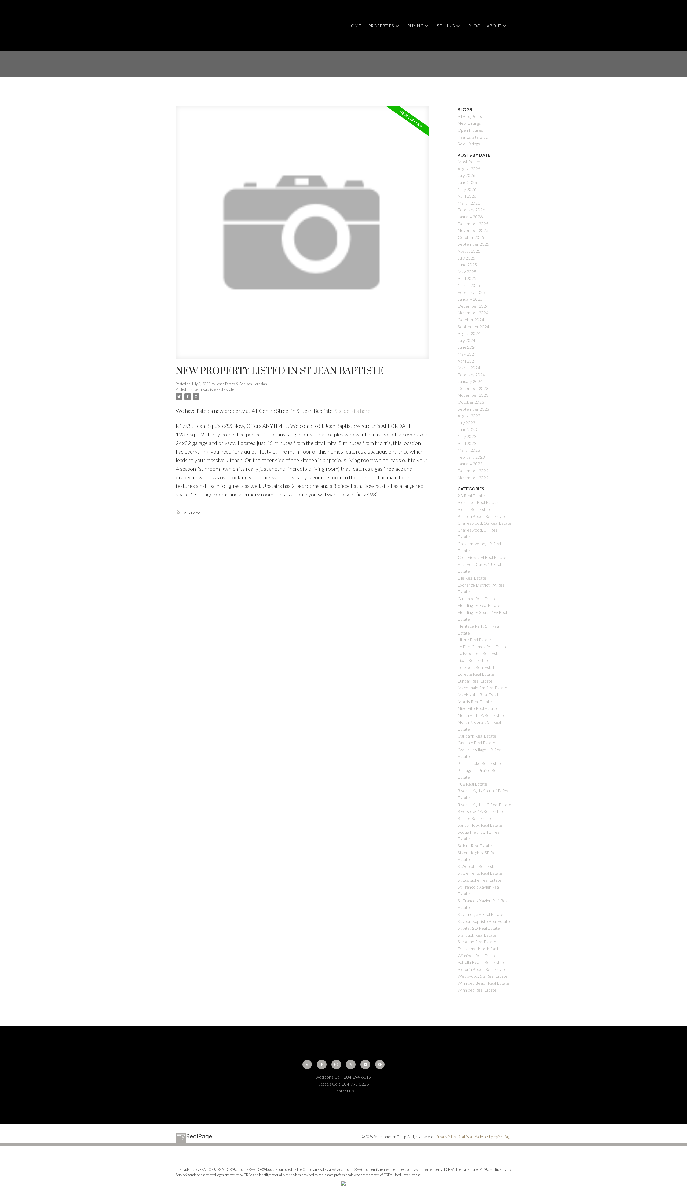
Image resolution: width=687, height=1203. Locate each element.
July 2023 (466, 422)
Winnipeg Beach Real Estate (483, 982)
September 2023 (473, 408)
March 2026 (469, 202)
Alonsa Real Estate (475, 509)
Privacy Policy (446, 1137)
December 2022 (473, 470)
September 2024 (473, 326)
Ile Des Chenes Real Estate (482, 646)
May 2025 (467, 271)
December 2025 (473, 223)
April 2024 (467, 360)
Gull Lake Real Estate (477, 598)
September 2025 (473, 244)
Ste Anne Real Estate (477, 941)
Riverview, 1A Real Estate (481, 811)
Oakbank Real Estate (477, 735)
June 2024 (467, 347)
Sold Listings (469, 143)
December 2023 (473, 388)
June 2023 (467, 429)
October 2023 (471, 401)
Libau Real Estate (473, 660)
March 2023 (469, 449)
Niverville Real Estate (477, 708)
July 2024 (466, 340)
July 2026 (466, 175)
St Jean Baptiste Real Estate (212, 389)
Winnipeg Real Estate (477, 989)
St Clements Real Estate (480, 872)
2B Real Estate (471, 495)
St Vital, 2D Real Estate (479, 927)
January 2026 (470, 216)
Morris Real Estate (475, 701)
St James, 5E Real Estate (480, 914)
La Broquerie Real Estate (481, 653)
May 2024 (467, 353)
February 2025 (471, 292)
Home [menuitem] (354, 25)
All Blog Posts (470, 116)
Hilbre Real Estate (474, 639)
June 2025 (467, 264)
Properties (381, 25)
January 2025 (470, 298)
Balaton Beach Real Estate (482, 516)
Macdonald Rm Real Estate (482, 687)
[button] (307, 1064)
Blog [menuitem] (474, 25)
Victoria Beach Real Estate (482, 969)
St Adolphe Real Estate (479, 866)
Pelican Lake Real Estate (480, 763)
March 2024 (469, 367)
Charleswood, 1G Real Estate (484, 522)
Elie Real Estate (472, 577)
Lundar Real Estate (475, 680)
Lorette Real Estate (476, 673)
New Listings (469, 123)
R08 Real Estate (472, 783)
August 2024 (469, 333)
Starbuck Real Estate (477, 934)
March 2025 (469, 285)
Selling (446, 25)
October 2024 (471, 319)
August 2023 (469, 415)
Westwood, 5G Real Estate (482, 975)
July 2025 (466, 257)
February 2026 (471, 209)
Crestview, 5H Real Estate (482, 557)
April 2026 (467, 195)
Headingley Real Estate (479, 605)
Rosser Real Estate (475, 818)
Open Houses (470, 130)
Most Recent (470, 161)
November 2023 (473, 395)
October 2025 (471, 237)
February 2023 (471, 456)
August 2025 (469, 250)
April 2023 (467, 443)
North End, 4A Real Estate (482, 715)
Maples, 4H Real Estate (479, 694)
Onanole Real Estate (476, 742)
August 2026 (469, 168)
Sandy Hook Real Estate (480, 824)
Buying (415, 25)
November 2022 (473, 477)
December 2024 (473, 305)
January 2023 (470, 463)
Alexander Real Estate (478, 502)
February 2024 (471, 374)
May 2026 (467, 189)
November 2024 (473, 312)
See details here (352, 410)
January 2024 (470, 381)
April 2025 (467, 278)
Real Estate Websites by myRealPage (484, 1137)
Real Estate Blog (473, 136)
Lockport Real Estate (477, 667)
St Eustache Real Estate (480, 879)
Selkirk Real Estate (475, 845)
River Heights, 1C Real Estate (484, 804)
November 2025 (473, 230)
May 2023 (467, 436)
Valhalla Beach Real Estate (482, 962)
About (494, 25)
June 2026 (467, 182)
